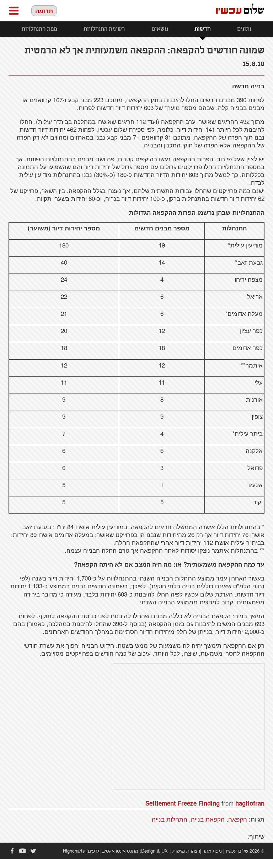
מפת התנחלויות (39, 29)
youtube (22, 850)
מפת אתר (212, 850)
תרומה (44, 10)
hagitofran (249, 803)
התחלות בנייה (169, 818)
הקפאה (237, 818)
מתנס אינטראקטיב (120, 850)
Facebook (12, 850)
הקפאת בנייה (208, 818)
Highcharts (74, 850)
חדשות (202, 29)
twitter (33, 850)
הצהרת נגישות (186, 850)
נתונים (244, 29)
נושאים (159, 29)
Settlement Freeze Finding (182, 803)
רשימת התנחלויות (104, 29)
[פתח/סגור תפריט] (14, 10)
